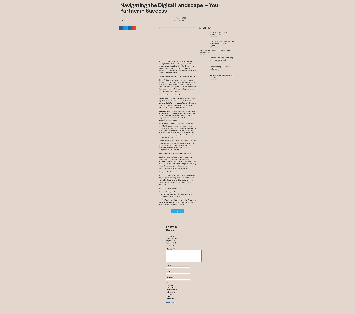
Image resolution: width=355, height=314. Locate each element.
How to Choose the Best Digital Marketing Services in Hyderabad (222, 43)
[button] (121, 28)
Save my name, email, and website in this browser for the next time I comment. (172, 292)
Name (169, 265)
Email (169, 271)
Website (170, 277)
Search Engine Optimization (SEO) (171, 98)
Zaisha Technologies (167, 61)
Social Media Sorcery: (167, 124)
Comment (171, 249)
